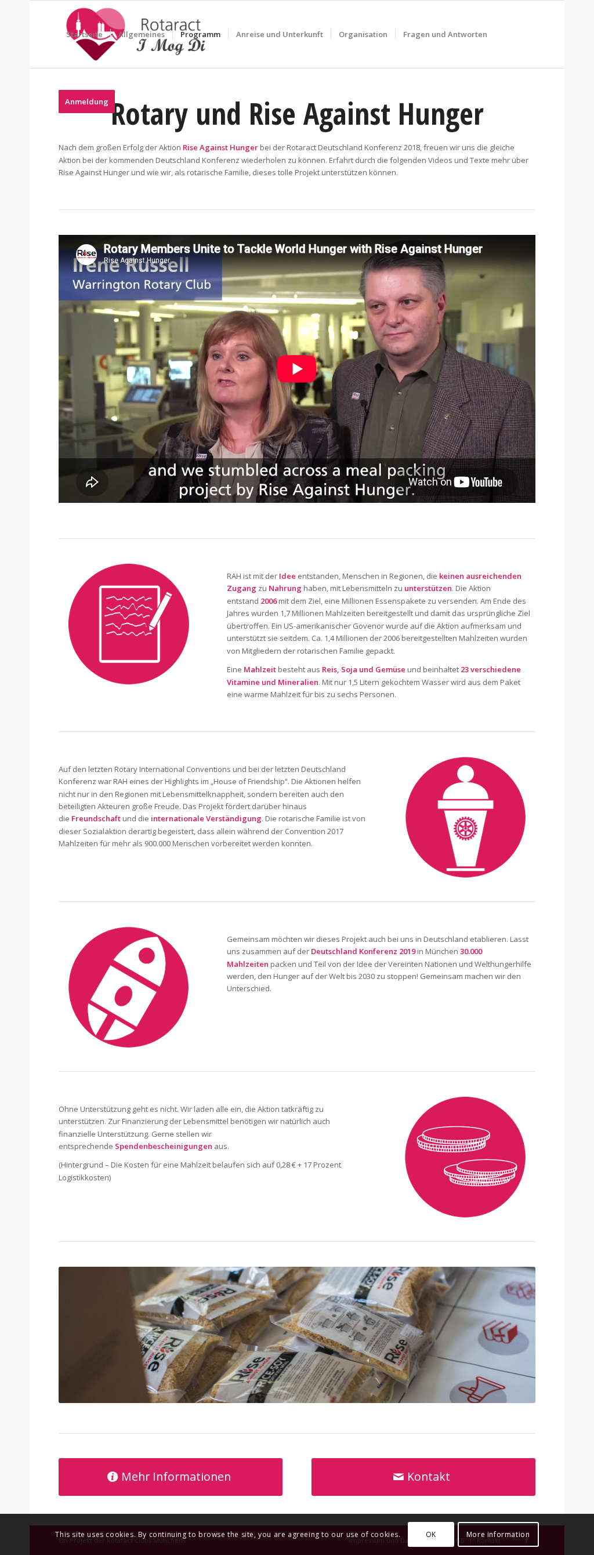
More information (498, 1534)
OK (431, 1534)
